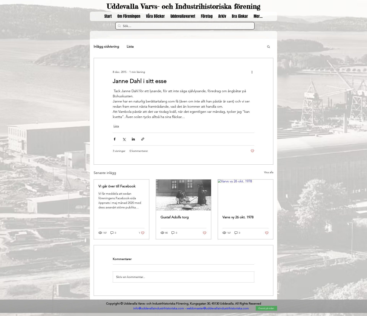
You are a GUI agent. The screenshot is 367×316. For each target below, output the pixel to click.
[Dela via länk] (143, 139)
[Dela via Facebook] (114, 139)
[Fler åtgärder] (252, 72)
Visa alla (268, 172)
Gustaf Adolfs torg (175, 217)
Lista (130, 46)
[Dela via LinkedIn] (133, 139)
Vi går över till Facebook (117, 186)
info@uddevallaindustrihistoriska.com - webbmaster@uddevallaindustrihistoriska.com (191, 308)
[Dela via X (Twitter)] (124, 139)
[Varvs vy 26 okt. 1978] (245, 195)
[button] (268, 46)
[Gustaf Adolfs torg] (183, 195)
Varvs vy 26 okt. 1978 (237, 217)
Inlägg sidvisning (106, 46)
